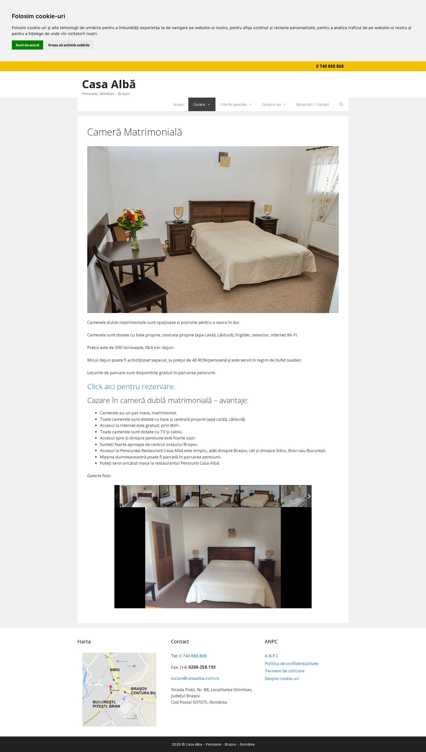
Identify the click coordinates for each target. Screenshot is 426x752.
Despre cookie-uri (282, 678)
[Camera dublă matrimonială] (139, 496)
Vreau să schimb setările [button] (68, 45)
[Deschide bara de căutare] (341, 104)
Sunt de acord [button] (27, 45)
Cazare (199, 104)
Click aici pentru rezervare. (131, 386)
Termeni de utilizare (284, 671)
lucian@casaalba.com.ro (195, 678)
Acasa (178, 104)
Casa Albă (109, 83)
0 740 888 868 (330, 66)
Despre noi (271, 104)
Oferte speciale (233, 104)
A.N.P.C (272, 656)
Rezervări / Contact (312, 104)
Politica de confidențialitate (291, 663)
